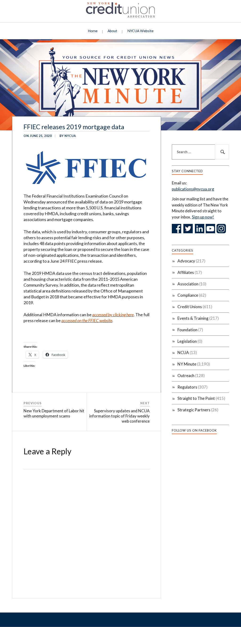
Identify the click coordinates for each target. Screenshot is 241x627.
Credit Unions (189, 306)
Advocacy (186, 260)
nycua (70, 136)
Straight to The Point (196, 398)
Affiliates (185, 272)
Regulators (187, 387)
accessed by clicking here (113, 314)
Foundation (187, 329)
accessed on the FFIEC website (86, 320)
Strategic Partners (193, 409)
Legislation (187, 341)
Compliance (187, 295)
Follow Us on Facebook (194, 430)
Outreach (185, 375)
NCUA (183, 352)
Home (92, 31)
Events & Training (193, 318)
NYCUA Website (140, 31)
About (112, 31)
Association (187, 283)
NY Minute (186, 364)
